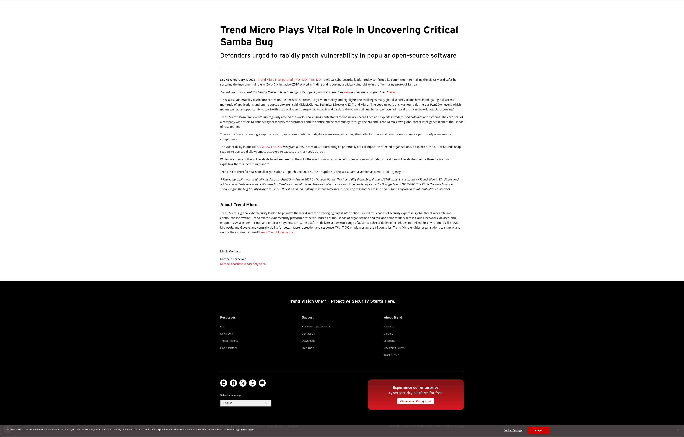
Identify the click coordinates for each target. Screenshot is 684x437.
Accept (538, 430)
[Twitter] (243, 383)
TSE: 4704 (315, 80)
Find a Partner (228, 348)
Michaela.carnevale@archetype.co (243, 264)
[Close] (678, 430)
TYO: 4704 (301, 80)
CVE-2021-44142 (270, 147)
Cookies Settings (513, 430)
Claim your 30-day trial (414, 400)
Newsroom (226, 333)
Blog (222, 326)
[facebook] (233, 383)
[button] (245, 403)
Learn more (247, 429)
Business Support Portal (316, 326)
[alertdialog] (342, 430)
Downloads (308, 340)
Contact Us (308, 333)
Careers (388, 333)
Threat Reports (229, 340)
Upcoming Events (394, 348)
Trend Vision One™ (308, 301)
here (347, 92)
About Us (389, 326)
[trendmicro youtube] (262, 383)
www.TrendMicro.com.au (278, 232)
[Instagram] (252, 383)
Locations (389, 340)
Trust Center (391, 355)
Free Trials (308, 348)
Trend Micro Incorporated (275, 80)
